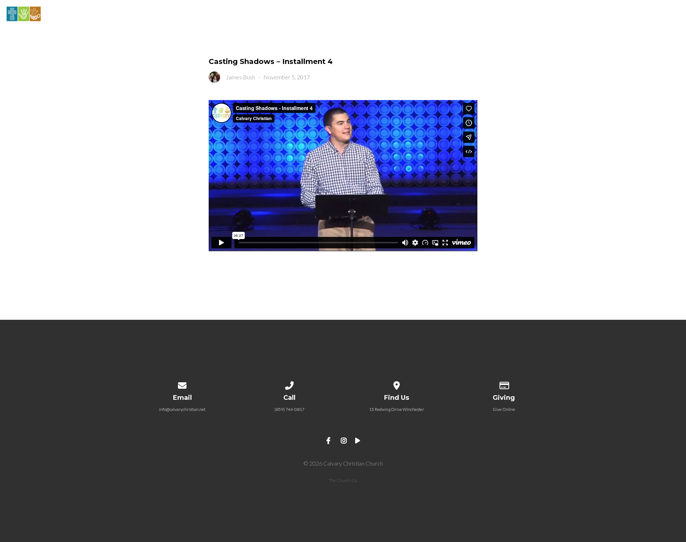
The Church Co (343, 480)
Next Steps (536, 14)
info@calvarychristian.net (182, 409)
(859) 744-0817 (289, 409)
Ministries (633, 14)
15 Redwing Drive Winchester (396, 409)
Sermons (585, 14)
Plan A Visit (483, 14)
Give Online (504, 409)
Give (673, 14)
